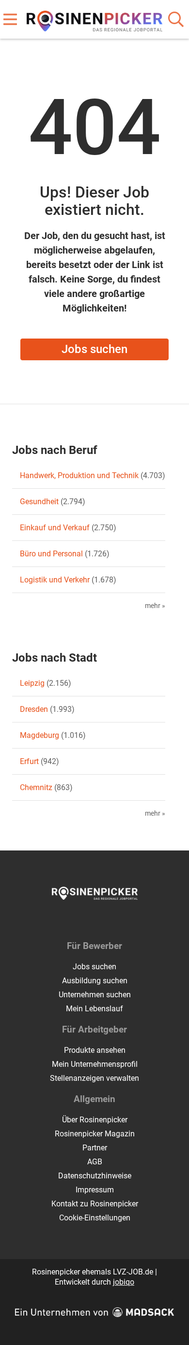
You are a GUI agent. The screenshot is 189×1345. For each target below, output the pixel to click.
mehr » (155, 606)
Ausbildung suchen (94, 980)
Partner (94, 1147)
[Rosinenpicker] (94, 19)
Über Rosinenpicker (94, 1119)
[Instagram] (103, 920)
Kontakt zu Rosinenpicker (94, 1203)
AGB (94, 1161)
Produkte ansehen (95, 1050)
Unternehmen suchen (95, 994)
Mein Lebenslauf (94, 1008)
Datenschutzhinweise (94, 1175)
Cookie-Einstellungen (94, 1217)
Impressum (95, 1189)
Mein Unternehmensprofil (95, 1064)
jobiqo (123, 1282)
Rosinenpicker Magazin (95, 1133)
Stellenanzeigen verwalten (94, 1078)
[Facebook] (87, 920)
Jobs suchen (94, 349)
